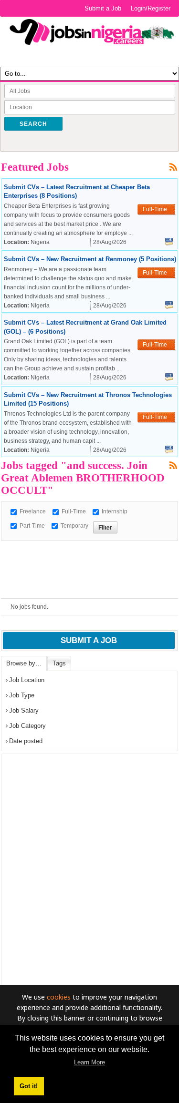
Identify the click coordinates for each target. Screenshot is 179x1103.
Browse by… (24, 663)
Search (33, 124)
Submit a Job (102, 8)
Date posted (25, 741)
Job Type (21, 695)
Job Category (27, 725)
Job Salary (24, 710)
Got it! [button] (29, 1086)
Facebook (169, 241)
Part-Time (32, 525)
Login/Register (150, 8)
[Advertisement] (90, 553)
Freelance (33, 511)
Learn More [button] (89, 1062)
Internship (114, 511)
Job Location (26, 680)
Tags (59, 663)
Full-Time (74, 511)
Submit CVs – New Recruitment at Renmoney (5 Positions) (90, 259)
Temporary (74, 525)
